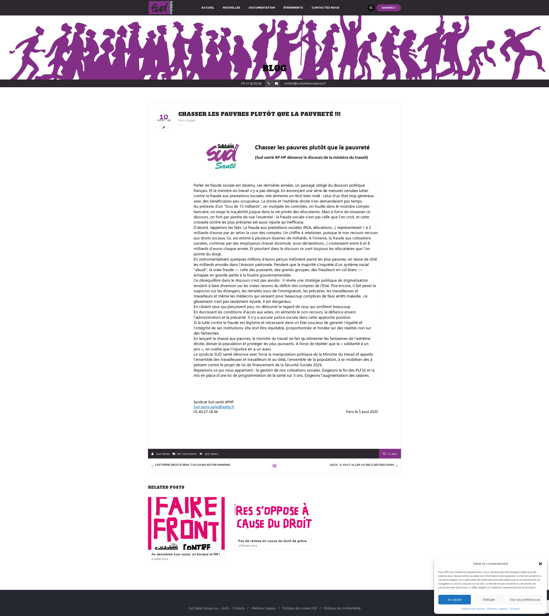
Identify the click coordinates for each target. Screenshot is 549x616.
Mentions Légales (497, 608)
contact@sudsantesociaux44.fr (305, 83)
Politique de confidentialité (342, 608)
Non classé (186, 120)
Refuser (489, 600)
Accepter (455, 600)
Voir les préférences (525, 600)
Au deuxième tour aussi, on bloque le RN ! (185, 554)
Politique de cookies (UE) (299, 608)
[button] (540, 564)
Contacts (515, 608)
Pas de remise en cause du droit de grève (272, 541)
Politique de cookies (473, 608)
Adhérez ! (389, 7)
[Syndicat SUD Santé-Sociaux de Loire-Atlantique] (161, 7)
